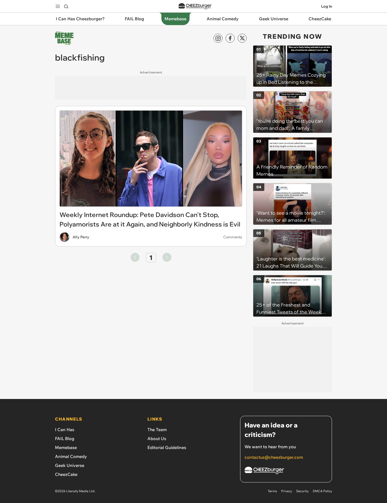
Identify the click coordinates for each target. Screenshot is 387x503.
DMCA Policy (322, 491)
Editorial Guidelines (166, 447)
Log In (326, 6)
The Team (157, 429)
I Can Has (64, 429)
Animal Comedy (71, 456)
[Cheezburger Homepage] (195, 6)
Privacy (286, 491)
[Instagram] (218, 38)
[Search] (66, 6)
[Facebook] (230, 38)
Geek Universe (69, 465)
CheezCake (66, 474)
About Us (156, 438)
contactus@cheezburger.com (274, 457)
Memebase (66, 447)
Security (302, 491)
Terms (272, 491)
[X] (242, 38)
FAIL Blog (64, 438)
